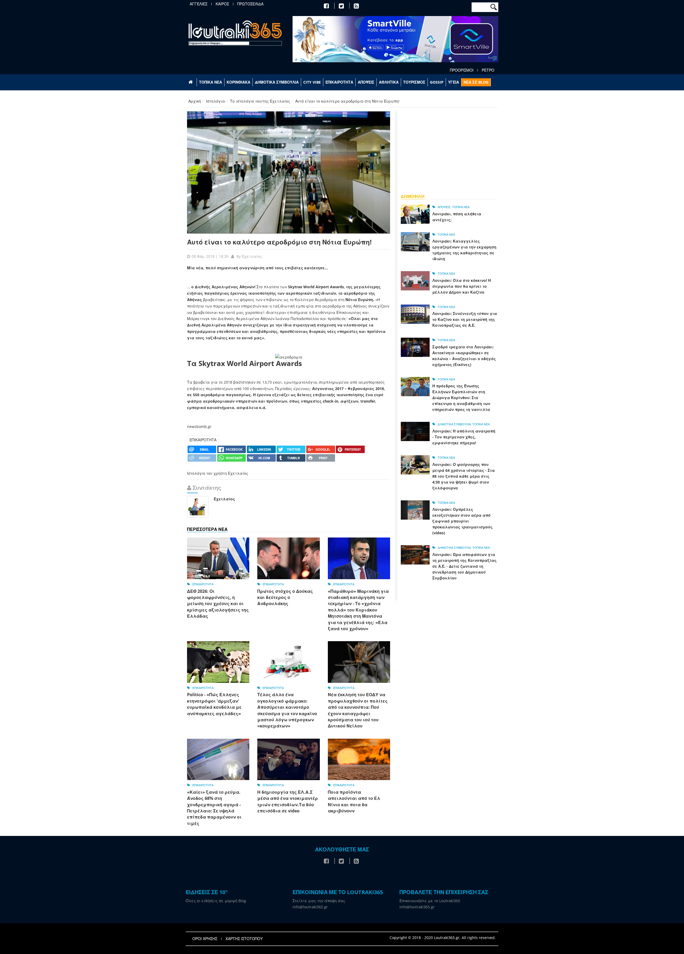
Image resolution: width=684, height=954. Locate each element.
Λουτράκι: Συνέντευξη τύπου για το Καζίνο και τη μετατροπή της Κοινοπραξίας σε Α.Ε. (464, 319)
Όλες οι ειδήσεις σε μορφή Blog (216, 900)
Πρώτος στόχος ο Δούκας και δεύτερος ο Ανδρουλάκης (285, 597)
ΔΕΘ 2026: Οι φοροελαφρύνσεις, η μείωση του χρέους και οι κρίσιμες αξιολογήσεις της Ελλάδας (218, 603)
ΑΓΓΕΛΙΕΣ (198, 4)
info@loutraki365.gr (310, 906)
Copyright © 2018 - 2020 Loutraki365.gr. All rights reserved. (443, 937)
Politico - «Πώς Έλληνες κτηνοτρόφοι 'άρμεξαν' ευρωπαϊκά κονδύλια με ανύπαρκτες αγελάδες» (214, 704)
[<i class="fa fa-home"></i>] (191, 82)
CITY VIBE (312, 82)
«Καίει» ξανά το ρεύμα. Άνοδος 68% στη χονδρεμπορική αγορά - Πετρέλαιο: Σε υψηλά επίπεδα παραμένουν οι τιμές (214, 807)
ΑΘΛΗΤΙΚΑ (389, 82)
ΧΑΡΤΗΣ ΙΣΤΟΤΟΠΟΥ (244, 938)
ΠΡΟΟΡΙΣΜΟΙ (461, 70)
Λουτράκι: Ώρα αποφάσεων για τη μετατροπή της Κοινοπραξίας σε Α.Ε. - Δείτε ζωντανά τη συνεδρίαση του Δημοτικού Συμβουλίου (464, 566)
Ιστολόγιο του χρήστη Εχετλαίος (217, 473)
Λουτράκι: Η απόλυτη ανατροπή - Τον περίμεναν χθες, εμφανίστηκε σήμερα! (463, 437)
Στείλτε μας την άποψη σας (319, 900)
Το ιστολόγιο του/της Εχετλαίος (260, 101)
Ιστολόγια (215, 101)
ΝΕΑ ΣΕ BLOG (476, 82)
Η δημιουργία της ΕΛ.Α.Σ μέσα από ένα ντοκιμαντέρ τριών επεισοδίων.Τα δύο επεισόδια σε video (287, 801)
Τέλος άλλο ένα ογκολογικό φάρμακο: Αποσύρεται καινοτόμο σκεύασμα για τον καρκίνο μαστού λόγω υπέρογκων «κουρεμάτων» (287, 710)
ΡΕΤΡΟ (488, 70)
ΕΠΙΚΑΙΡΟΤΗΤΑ (339, 82)
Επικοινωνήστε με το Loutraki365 (429, 900)
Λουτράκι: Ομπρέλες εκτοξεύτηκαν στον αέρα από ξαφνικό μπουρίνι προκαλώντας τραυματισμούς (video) (462, 521)
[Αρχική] (235, 32)
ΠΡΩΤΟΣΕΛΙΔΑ (250, 4)
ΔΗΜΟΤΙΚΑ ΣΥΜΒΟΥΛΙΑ (277, 82)
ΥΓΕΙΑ (453, 82)
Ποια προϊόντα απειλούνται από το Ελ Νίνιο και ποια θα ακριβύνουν (354, 801)
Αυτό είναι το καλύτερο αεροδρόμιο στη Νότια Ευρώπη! (279, 241)
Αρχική (194, 101)
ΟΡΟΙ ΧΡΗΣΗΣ (204, 938)
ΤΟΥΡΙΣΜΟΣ (414, 82)
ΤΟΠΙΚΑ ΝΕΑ (210, 82)
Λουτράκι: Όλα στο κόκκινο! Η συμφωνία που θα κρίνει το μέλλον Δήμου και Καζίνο (461, 286)
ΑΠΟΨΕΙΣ (366, 82)
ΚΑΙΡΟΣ (222, 4)
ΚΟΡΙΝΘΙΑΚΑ (238, 82)
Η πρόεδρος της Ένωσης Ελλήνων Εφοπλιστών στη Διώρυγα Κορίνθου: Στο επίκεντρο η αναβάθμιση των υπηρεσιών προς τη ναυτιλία (461, 397)
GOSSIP (437, 82)
